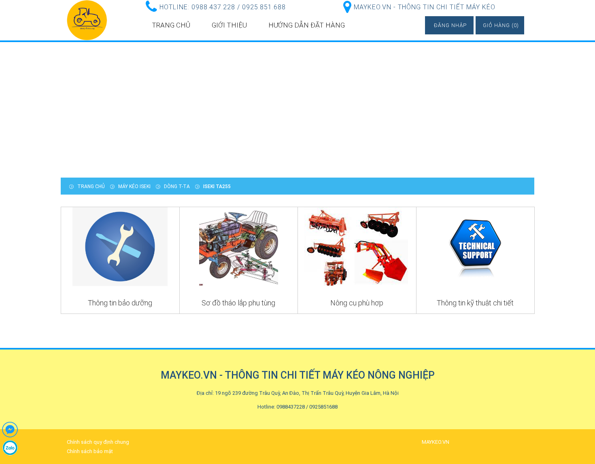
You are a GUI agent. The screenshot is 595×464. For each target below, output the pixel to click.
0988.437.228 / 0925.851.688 (238, 7)
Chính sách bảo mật (90, 451)
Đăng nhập (450, 25)
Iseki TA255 (217, 186)
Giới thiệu (229, 25)
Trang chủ (171, 25)
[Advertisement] (297, 108)
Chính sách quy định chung (98, 442)
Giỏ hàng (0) (501, 25)
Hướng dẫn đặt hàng (306, 25)
